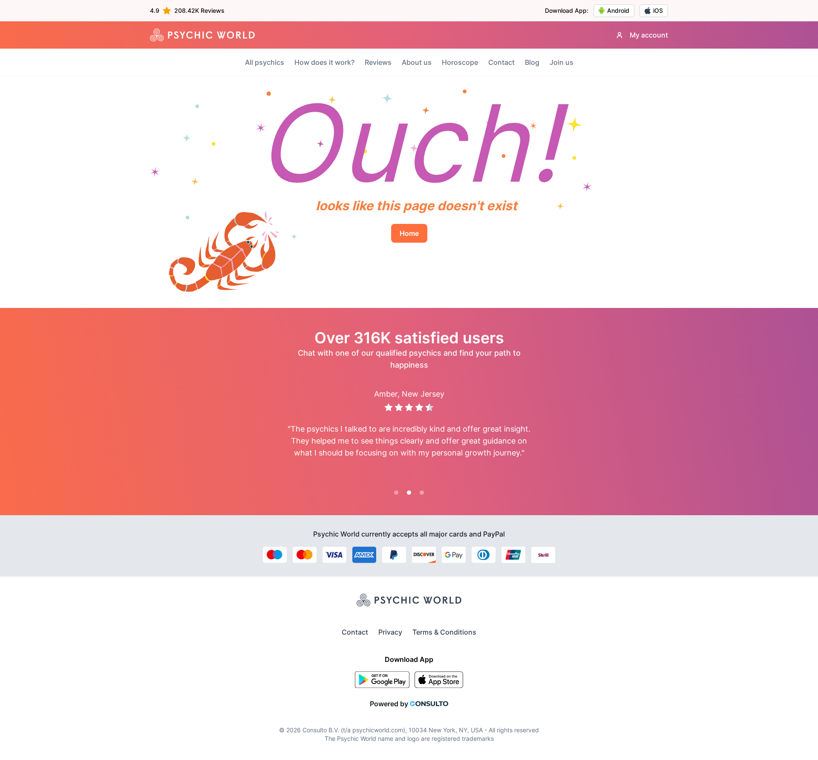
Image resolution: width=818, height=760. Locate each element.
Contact (501, 62)
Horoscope (460, 62)
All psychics (264, 62)
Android (618, 10)
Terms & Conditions (444, 632)
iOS (658, 10)
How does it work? (324, 62)
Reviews (378, 62)
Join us (561, 62)
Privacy (390, 632)
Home (409, 233)
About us (417, 62)
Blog (532, 62)
